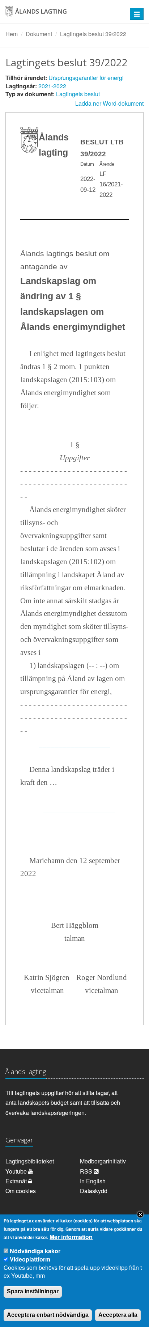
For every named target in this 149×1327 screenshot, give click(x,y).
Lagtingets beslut (78, 94)
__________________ (74, 743)
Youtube (16, 1171)
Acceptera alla (117, 1315)
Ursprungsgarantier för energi (86, 77)
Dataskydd (93, 1191)
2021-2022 (52, 86)
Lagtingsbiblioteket (29, 1161)
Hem (11, 34)
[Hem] (61, 14)
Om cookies (20, 1191)
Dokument (39, 34)
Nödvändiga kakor (35, 1251)
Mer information (71, 1237)
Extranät (16, 1181)
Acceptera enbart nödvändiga (48, 1315)
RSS (87, 1171)
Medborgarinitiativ (103, 1161)
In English (93, 1181)
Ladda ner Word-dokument (109, 103)
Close (140, 1214)
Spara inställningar (33, 1291)
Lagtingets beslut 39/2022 (93, 34)
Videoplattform (30, 1259)
